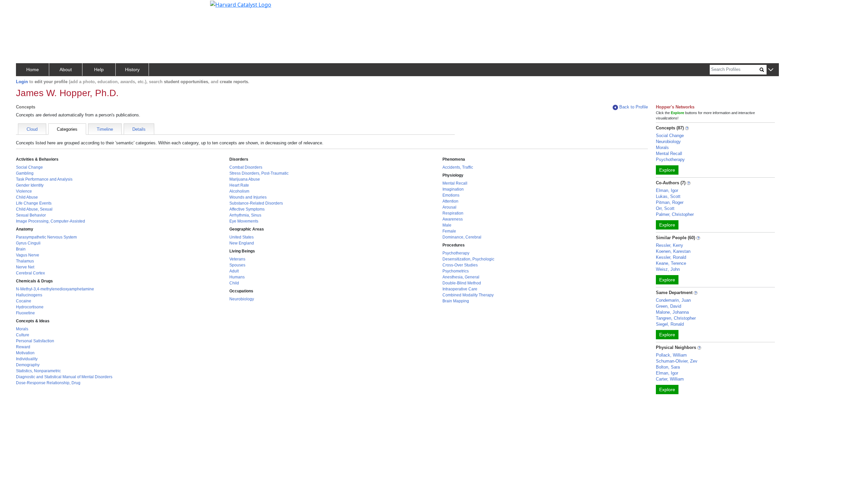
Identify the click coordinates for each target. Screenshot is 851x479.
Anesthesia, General (460, 277)
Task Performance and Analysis (44, 179)
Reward (23, 347)
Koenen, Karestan (673, 251)
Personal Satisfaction (35, 341)
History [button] (132, 69)
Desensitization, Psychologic (468, 259)
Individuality (27, 359)
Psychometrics (455, 271)
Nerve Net (25, 267)
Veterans (237, 259)
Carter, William (670, 379)
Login (22, 81)
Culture (22, 335)
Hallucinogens (29, 295)
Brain (21, 249)
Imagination (453, 189)
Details (139, 129)
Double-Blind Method (461, 283)
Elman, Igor (667, 190)
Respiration (452, 213)
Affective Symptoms (247, 209)
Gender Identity (30, 185)
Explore (667, 170)
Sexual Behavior (31, 215)
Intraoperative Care (459, 289)
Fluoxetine (25, 313)
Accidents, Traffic (457, 167)
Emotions (450, 195)
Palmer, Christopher (675, 214)
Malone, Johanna (672, 312)
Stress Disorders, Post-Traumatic (259, 173)
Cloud (32, 129)
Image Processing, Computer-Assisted (50, 221)
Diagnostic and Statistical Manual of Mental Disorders (64, 377)
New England (241, 243)
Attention (450, 201)
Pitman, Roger (669, 202)
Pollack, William (671, 355)
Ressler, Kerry (669, 245)
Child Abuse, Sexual (34, 209)
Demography (28, 365)
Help (99, 69)
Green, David (668, 306)
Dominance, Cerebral (461, 237)
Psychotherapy (455, 253)
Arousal (449, 207)
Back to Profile (633, 106)
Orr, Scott (665, 208)
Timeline (105, 129)
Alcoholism (239, 191)
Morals (22, 329)
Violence (24, 191)
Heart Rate (239, 185)
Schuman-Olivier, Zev (676, 361)
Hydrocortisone (30, 307)
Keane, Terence (671, 263)
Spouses (237, 265)
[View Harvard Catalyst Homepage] (240, 4)
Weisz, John (668, 269)
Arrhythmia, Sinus (245, 215)
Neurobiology (241, 299)
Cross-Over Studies (460, 265)
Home (32, 69)
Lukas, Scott (668, 196)
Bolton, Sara (668, 367)
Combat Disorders (245, 167)
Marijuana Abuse (244, 179)
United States (241, 237)
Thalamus (25, 261)
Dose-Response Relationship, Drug (48, 383)
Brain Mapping (455, 301)
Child (234, 283)
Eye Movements (243, 221)
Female (449, 231)
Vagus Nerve (27, 255)
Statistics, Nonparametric (38, 371)
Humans (237, 277)
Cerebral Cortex (30, 273)
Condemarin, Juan (673, 300)
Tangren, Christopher (676, 318)
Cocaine (23, 301)
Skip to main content (28, 8)
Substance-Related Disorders (256, 203)
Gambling (25, 173)
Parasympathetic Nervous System (46, 237)
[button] (771, 70)
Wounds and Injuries (248, 197)
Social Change (29, 167)
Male (446, 225)
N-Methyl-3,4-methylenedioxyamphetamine (55, 289)
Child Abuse (27, 197)
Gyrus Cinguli (28, 243)
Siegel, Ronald (670, 324)
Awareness (452, 219)
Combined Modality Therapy (468, 295)
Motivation (25, 353)
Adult (234, 271)
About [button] (66, 69)
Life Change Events (34, 203)
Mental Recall (454, 183)
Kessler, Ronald (671, 257)
